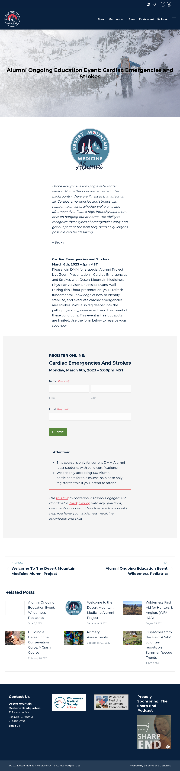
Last (93, 397)
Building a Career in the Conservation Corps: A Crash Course (39, 642)
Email (58, 409)
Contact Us (116, 19)
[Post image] (15, 608)
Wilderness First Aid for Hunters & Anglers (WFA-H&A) (159, 610)
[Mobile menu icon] (174, 19)
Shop (132, 19)
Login (154, 4)
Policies (75, 765)
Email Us (14, 725)
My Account (146, 19)
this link (62, 498)
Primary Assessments (97, 634)
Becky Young (79, 503)
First (52, 397)
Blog (101, 19)
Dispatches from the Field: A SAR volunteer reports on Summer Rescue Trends (159, 645)
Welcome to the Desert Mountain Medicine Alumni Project (100, 610)
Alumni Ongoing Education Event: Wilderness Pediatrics (41, 610)
